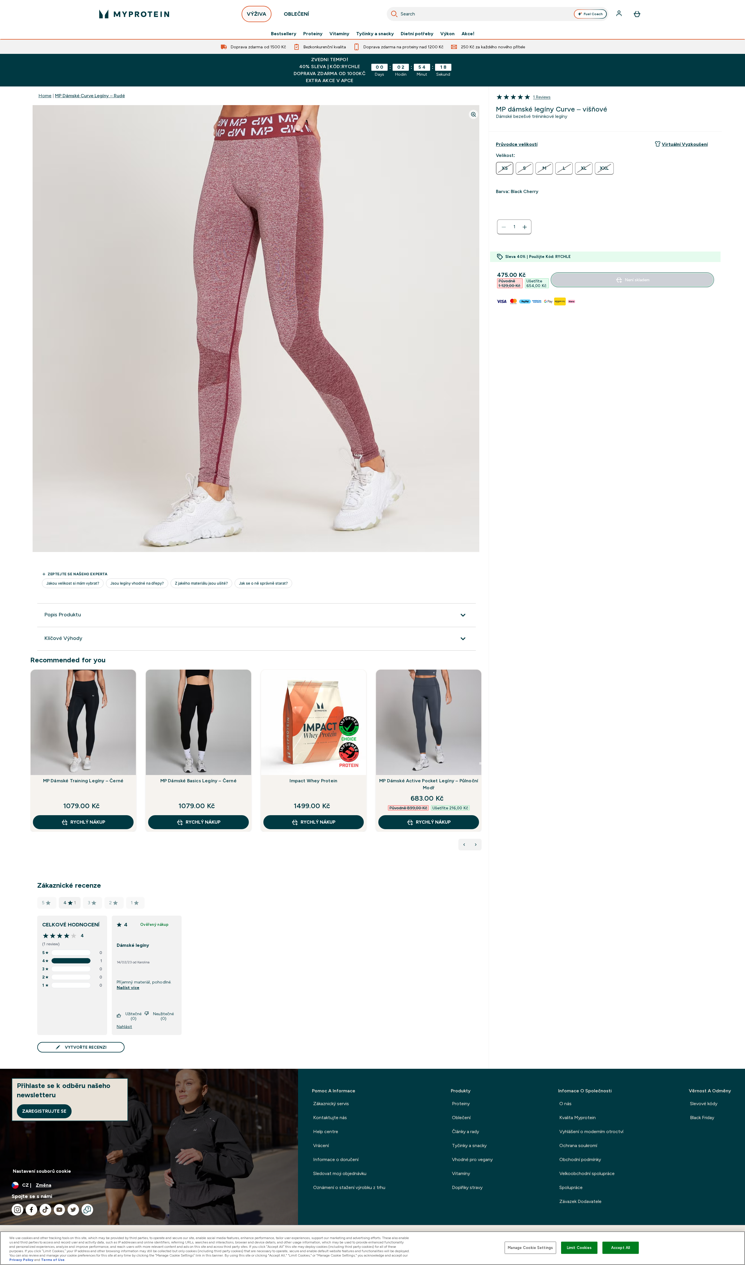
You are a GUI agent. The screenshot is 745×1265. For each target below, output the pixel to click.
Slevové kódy (703, 1103)
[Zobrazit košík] (637, 14)
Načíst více (128, 987)
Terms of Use (53, 1260)
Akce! (468, 33)
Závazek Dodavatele (580, 1201)
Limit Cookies (579, 1247)
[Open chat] (87, 1210)
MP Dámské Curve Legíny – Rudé (90, 95)
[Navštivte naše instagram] (17, 1210)
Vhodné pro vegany (472, 1159)
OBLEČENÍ (296, 14)
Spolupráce (571, 1187)
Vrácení (321, 1145)
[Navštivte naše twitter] (73, 1210)
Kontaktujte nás (330, 1117)
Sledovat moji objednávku (339, 1173)
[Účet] (619, 14)
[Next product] (476, 844)
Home (45, 95)
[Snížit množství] (503, 227)
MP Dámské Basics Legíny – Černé (198, 780)
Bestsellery (283, 33)
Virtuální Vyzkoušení (685, 144)
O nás (565, 1103)
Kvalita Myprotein (577, 1117)
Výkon (447, 33)
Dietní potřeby (417, 33)
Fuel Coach (593, 14)
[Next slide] (480, 763)
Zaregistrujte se (44, 1111)
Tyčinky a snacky (375, 33)
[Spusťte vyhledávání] (394, 14)
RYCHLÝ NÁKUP (87, 822)
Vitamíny (339, 33)
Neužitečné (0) (163, 1016)
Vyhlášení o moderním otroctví (591, 1131)
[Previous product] (464, 844)
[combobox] (498, 14)
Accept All (620, 1247)
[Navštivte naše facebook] (31, 1210)
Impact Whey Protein (313, 780)
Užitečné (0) (133, 1016)
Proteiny (312, 33)
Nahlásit (124, 1026)
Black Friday (702, 1117)
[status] (514, 227)
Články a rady (465, 1131)
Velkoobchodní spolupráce (587, 1173)
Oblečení (461, 1117)
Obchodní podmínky (580, 1159)
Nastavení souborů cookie (42, 1171)
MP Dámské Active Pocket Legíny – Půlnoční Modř (428, 784)
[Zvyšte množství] (524, 227)
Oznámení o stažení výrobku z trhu (349, 1187)
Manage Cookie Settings (530, 1247)
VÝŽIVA (256, 14)
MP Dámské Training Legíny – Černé (83, 780)
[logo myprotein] (134, 14)
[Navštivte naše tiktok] (45, 1210)
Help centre (325, 1131)
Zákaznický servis (331, 1103)
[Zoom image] (473, 114)
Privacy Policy (21, 1260)
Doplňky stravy (467, 1187)
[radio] (504, 168)
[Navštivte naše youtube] (59, 1210)
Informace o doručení (336, 1159)
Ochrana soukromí (578, 1145)
